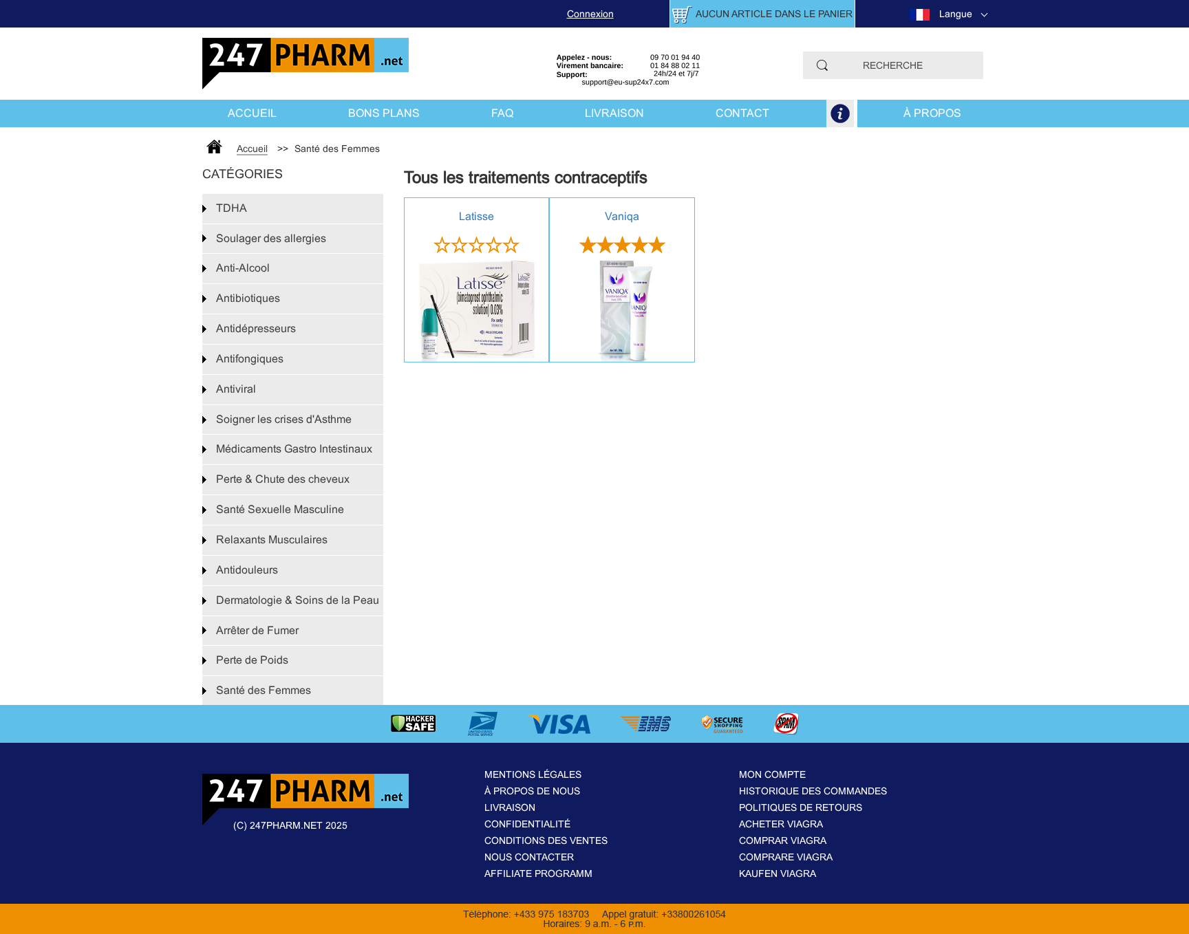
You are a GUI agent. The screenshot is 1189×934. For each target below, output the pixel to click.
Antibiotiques (248, 298)
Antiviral (236, 389)
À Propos (932, 113)
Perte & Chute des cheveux (283, 479)
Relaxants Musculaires (272, 539)
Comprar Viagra (782, 840)
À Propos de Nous (532, 790)
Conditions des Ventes (546, 840)
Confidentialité (527, 823)
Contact (742, 113)
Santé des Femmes (263, 690)
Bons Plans (384, 113)
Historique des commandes (813, 790)
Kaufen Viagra (777, 873)
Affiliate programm (538, 873)
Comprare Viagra (786, 856)
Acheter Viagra (781, 823)
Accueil (252, 113)
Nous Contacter (529, 856)
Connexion (590, 13)
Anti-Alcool (243, 268)
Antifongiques (249, 359)
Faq (502, 113)
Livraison (614, 113)
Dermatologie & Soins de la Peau (297, 600)
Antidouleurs (247, 570)
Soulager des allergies (271, 238)
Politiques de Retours (800, 807)
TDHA (231, 208)
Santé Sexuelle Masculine (280, 509)
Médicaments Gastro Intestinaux (294, 449)
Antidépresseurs (256, 328)
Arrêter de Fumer (257, 630)
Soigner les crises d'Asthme (284, 419)
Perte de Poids (252, 660)
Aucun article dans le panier (774, 13)
